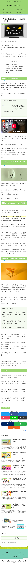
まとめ (7, 72)
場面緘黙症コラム (6, 407)
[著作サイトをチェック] (7, 424)
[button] (22, 417)
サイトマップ (14, 556)
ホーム (7, 552)
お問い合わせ (21, 554)
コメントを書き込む (14, 538)
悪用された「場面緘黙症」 (12, 64)
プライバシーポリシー (7, 554)
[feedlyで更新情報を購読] (20, 424)
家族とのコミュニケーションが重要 (14, 68)
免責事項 (21, 552)
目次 (12, 61)
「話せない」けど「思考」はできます (14, 66)
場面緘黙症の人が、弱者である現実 (14, 70)
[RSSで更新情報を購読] (14, 427)
